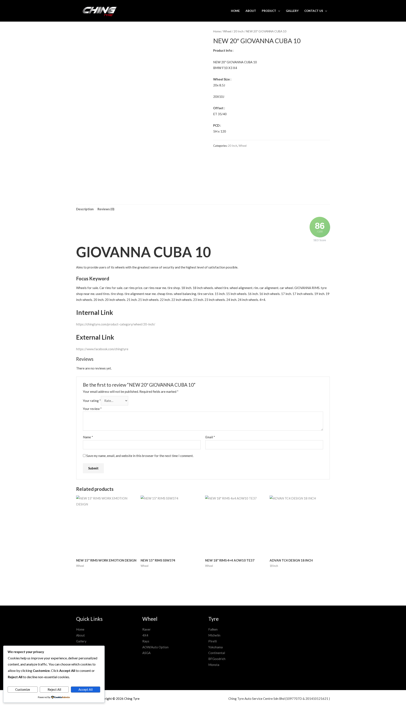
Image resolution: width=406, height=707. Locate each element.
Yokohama (215, 647)
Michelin (214, 635)
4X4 (145, 635)
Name (88, 437)
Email (210, 437)
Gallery (292, 10)
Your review (92, 409)
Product (269, 10)
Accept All (85, 689)
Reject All (54, 689)
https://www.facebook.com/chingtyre (102, 349)
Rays (145, 641)
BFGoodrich (216, 659)
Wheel (227, 31)
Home (235, 10)
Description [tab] (85, 209)
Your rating (92, 401)
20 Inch (239, 31)
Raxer (146, 629)
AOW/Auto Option (155, 647)
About (251, 10)
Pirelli (212, 641)
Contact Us (313, 10)
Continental (216, 653)
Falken (213, 629)
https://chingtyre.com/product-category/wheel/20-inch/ (115, 324)
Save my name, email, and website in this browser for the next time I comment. (139, 456)
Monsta (213, 665)
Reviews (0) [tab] (105, 209)
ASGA (146, 653)
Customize (22, 689)
